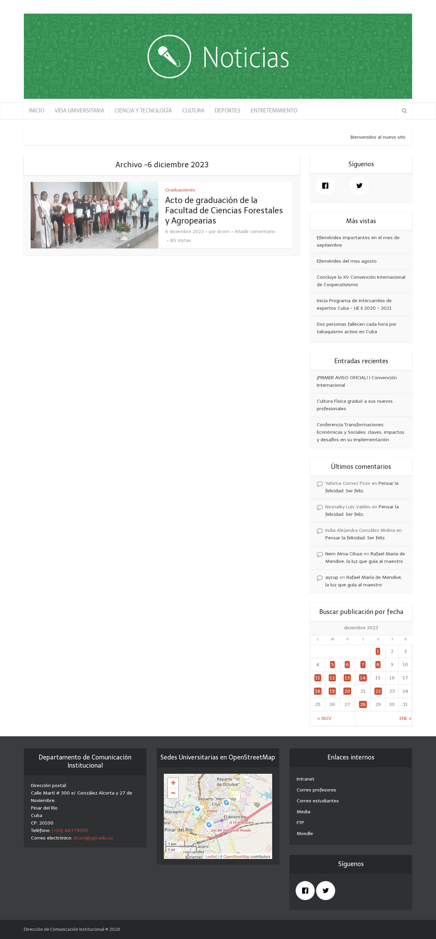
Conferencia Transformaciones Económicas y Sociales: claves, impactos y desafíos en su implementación (360, 432)
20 (347, 691)
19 (332, 691)
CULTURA (193, 110)
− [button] (173, 793)
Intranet (305, 779)
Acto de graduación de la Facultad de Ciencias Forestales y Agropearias (224, 210)
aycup (331, 577)
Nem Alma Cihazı (343, 554)
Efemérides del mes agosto (347, 261)
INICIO (36, 110)
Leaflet (211, 856)
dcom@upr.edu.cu (93, 838)
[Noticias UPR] (218, 56)
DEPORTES (227, 110)
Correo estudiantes (318, 801)
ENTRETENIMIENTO (274, 110)
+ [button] (173, 783)
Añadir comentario (255, 231)
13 (347, 678)
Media (303, 812)
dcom (223, 231)
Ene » (406, 718)
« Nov (324, 718)
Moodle (305, 833)
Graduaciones (180, 190)
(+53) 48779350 (70, 830)
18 (318, 691)
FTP (300, 823)
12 (332, 678)
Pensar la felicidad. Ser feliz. (355, 538)
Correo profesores (316, 790)
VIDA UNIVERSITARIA (79, 110)
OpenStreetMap (236, 856)
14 (363, 678)
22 (378, 691)
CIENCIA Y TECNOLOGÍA (143, 110)
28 (363, 704)
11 (317, 678)
